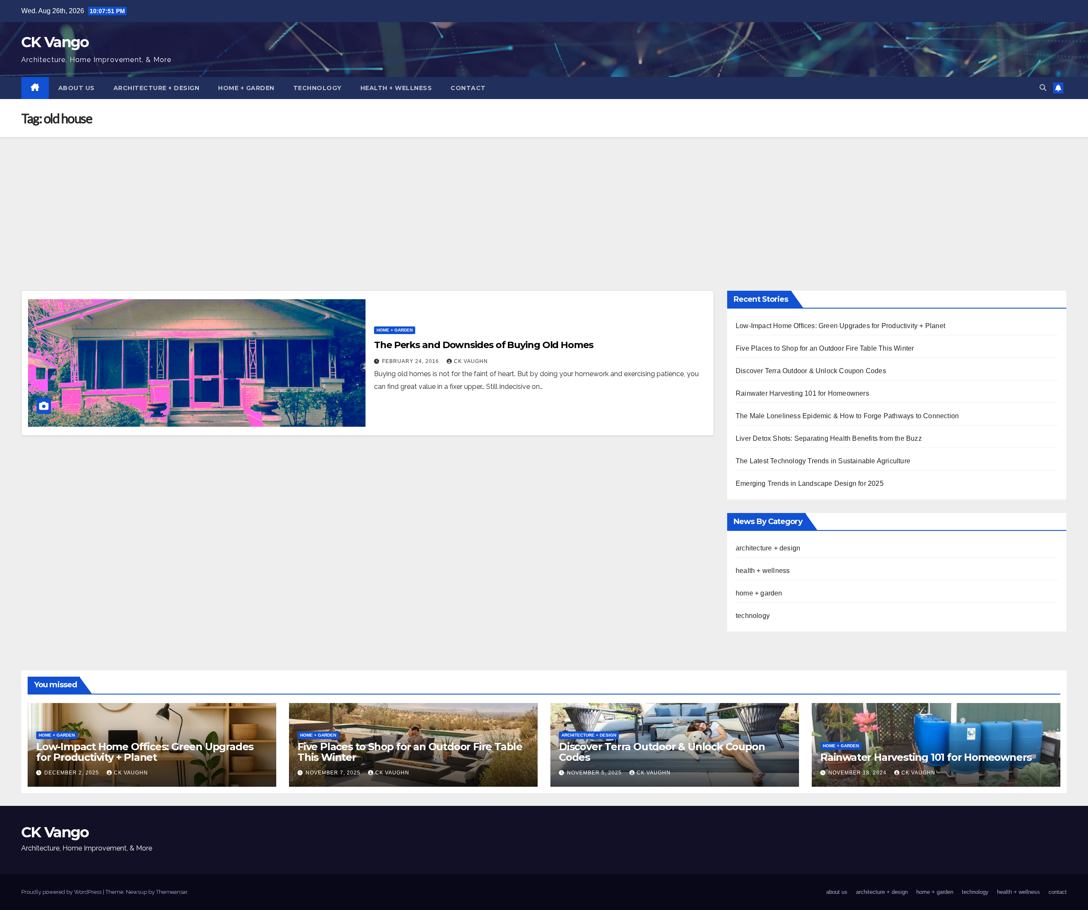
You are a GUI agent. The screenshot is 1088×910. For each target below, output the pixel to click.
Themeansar (171, 892)
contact (468, 88)
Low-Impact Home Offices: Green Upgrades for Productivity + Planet (840, 325)
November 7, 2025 (334, 773)
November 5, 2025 (595, 773)
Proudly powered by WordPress (62, 892)
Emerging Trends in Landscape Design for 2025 (810, 483)
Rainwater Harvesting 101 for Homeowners (802, 393)
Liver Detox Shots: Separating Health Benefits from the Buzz (829, 438)
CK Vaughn (471, 361)
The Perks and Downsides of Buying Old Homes (483, 345)
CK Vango (54, 42)
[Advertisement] (544, 201)
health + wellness (396, 88)
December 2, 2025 (72, 773)
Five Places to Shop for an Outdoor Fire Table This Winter (825, 348)
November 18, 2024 (858, 773)
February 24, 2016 (411, 361)
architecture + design (156, 88)
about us (76, 88)
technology (317, 88)
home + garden (246, 88)
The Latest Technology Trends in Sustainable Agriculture (823, 461)
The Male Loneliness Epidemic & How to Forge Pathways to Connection (847, 416)
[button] (1043, 87)
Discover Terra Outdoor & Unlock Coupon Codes (811, 370)
